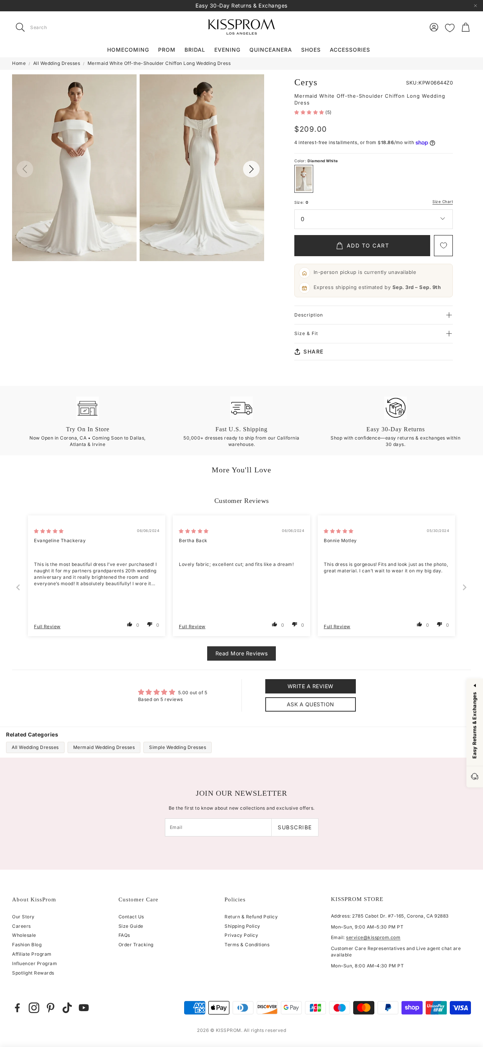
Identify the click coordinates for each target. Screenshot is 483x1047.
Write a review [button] (311, 686)
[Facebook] (17, 1007)
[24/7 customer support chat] (474, 777)
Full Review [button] (47, 626)
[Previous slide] (18, 587)
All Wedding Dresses (56, 63)
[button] (59, 27)
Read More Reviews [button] (241, 653)
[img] (49, 531)
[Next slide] (464, 587)
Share (313, 351)
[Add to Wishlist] (443, 245)
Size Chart (442, 202)
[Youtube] (83, 1007)
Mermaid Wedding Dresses (104, 747)
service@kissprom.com (373, 937)
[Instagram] (34, 1007)
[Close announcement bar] (475, 5)
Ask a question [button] (310, 704)
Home (19, 63)
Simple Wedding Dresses (177, 747)
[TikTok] (67, 1007)
